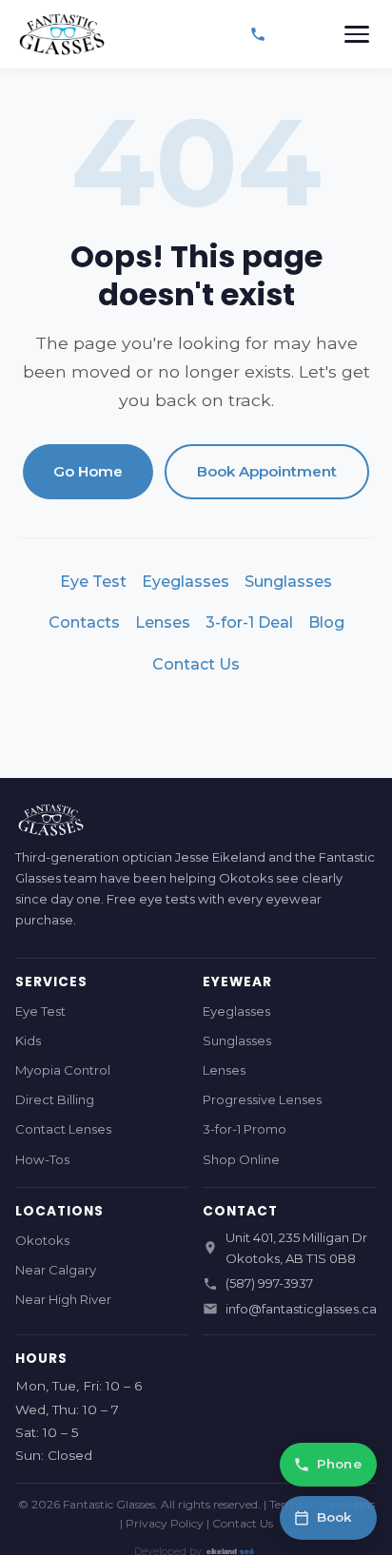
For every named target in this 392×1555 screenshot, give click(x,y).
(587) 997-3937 (269, 1283)
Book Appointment (267, 471)
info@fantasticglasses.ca (301, 1308)
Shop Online (241, 1159)
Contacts (84, 622)
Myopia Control (62, 1070)
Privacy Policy (165, 1523)
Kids (28, 1040)
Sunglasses (288, 582)
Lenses (162, 622)
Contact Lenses (63, 1129)
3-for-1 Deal (249, 622)
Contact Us (196, 664)
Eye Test (93, 582)
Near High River (63, 1299)
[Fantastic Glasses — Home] (61, 34)
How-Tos (42, 1159)
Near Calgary (55, 1269)
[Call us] (257, 34)
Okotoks (42, 1240)
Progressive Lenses (262, 1099)
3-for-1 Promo (244, 1129)
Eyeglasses (185, 582)
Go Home (88, 471)
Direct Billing (54, 1099)
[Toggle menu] (357, 34)
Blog (326, 622)
